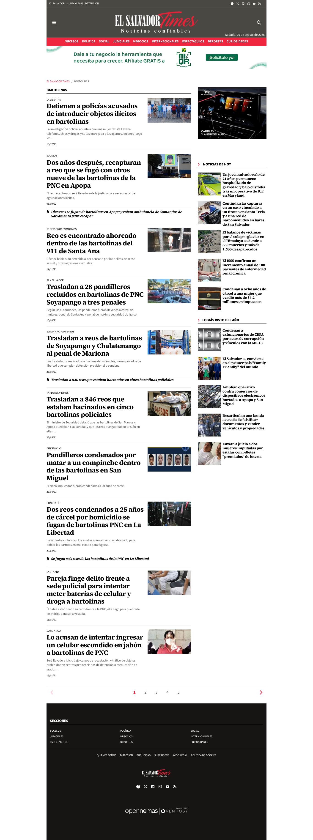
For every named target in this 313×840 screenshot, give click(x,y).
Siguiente (260, 692)
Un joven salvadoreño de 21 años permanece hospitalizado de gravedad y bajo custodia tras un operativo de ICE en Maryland (243, 185)
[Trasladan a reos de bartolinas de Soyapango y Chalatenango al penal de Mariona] (169, 342)
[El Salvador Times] (156, 22)
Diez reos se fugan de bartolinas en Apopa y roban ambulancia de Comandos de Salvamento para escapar (116, 214)
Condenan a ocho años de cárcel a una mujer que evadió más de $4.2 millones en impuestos (244, 295)
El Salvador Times (58, 81)
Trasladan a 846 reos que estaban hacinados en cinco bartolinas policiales (112, 379)
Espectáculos (59, 742)
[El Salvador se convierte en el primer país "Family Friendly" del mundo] (209, 368)
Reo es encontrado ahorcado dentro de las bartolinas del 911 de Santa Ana (91, 243)
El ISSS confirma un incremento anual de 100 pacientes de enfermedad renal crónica (244, 267)
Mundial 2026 (74, 3)
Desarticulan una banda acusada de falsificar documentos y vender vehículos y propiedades (243, 422)
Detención (92, 3)
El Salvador (57, 3)
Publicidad (144, 755)
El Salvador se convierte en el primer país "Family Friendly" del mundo (244, 363)
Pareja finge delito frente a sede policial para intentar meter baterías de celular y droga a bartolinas (89, 590)
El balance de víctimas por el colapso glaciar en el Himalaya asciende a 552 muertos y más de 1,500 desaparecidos (243, 241)
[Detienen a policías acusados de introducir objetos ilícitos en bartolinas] (169, 110)
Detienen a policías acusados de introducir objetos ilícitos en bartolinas (92, 113)
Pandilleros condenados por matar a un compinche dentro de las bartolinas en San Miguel (93, 466)
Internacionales (202, 736)
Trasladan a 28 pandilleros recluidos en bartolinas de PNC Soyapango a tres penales (95, 294)
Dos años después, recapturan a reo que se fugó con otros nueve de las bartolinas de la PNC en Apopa (94, 174)
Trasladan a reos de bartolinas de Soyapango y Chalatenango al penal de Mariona (94, 345)
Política (125, 731)
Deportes (126, 742)
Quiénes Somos (106, 755)
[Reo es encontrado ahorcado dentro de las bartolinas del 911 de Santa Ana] (169, 239)
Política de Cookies (203, 755)
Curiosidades (199, 742)
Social (195, 731)
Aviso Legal (180, 755)
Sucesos (55, 731)
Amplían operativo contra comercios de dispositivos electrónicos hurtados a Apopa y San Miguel (243, 396)
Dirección (126, 755)
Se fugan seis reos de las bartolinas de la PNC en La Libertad (100, 558)
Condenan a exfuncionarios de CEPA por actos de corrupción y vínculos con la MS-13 (243, 337)
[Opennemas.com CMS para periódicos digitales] (156, 816)
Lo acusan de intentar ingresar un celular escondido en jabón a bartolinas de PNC (95, 645)
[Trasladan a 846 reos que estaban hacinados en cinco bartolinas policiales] (169, 403)
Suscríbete (161, 755)
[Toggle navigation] (54, 22)
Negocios (126, 736)
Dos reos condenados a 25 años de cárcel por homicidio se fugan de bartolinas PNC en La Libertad (95, 521)
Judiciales (56, 736)
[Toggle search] (259, 22)
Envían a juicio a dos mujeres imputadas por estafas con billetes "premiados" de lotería (242, 450)
